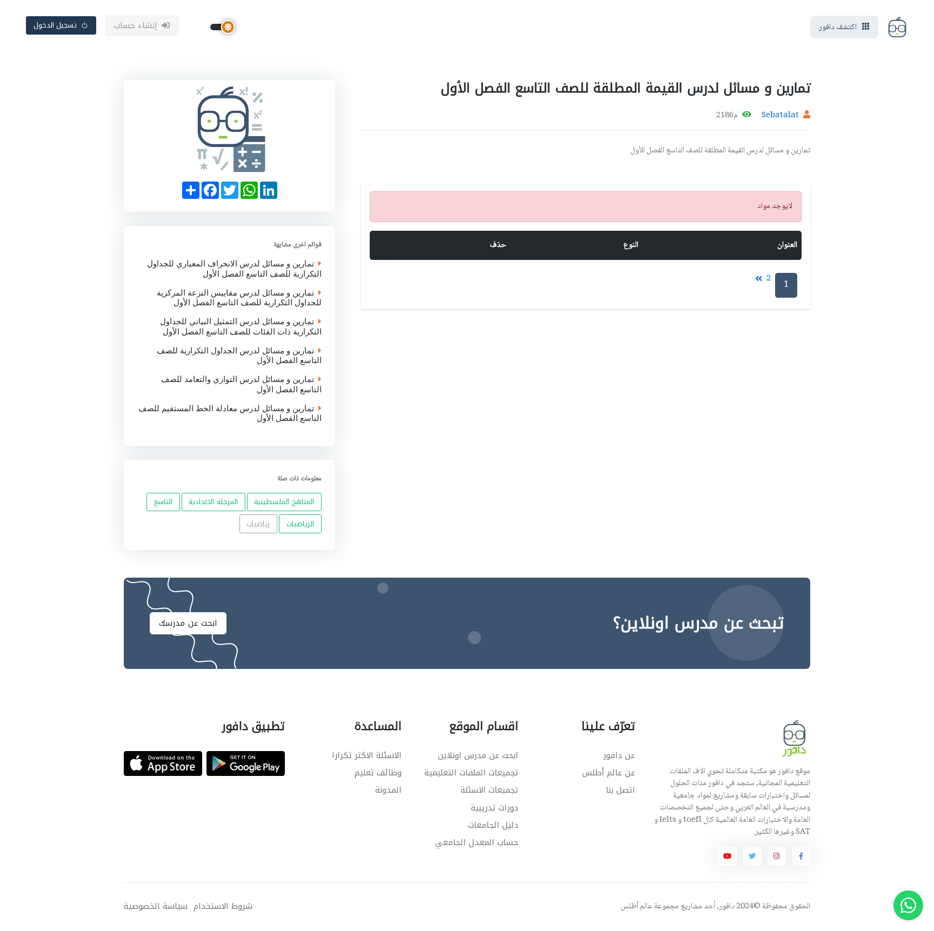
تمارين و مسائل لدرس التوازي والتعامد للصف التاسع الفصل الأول (241, 384)
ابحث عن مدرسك (188, 623)
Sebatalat (780, 116)
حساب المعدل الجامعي (476, 842)
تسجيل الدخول (55, 25)
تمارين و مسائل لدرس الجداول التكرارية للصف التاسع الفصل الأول (239, 355)
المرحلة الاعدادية (213, 501)
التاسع (163, 501)
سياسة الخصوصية (156, 906)
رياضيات (258, 524)
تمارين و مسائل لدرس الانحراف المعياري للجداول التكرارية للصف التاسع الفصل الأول (234, 269)
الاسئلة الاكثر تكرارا (367, 755)
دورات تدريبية (494, 807)
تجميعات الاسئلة (489, 790)
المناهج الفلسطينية (284, 501)
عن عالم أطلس (608, 772)
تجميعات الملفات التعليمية (471, 772)
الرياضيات (300, 524)
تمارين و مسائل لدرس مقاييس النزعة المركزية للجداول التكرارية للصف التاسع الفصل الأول (239, 297)
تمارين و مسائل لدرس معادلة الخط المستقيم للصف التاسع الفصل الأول (230, 413)
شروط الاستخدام (223, 906)
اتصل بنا (620, 790)
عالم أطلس (636, 907)
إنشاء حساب (136, 25)
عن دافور (619, 755)
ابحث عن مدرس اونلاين (478, 755)
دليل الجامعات (493, 825)
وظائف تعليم (378, 772)
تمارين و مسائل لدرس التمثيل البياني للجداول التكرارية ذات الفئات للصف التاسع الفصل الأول (241, 327)
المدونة (388, 790)
